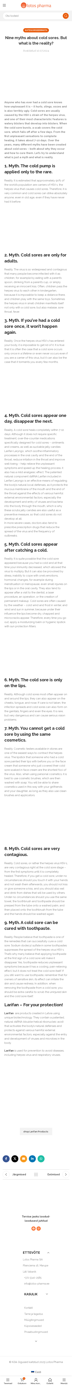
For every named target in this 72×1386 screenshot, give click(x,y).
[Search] (66, 16)
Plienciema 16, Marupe (35, 1265)
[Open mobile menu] (4, 5)
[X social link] (14, 1158)
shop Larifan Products (36, 1131)
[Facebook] (33, 1229)
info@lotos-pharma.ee (36, 1283)
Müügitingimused (34, 1320)
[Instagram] (39, 1229)
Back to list (36, 1174)
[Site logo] (36, 5)
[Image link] (34, 1205)
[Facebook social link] (6, 1158)
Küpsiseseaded (33, 1326)
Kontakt (28, 1308)
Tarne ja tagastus (33, 1314)
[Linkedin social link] (32, 1158)
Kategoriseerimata (36, 30)
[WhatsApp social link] (41, 1158)
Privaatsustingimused (36, 1332)
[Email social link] (23, 1158)
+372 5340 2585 (32, 1277)
